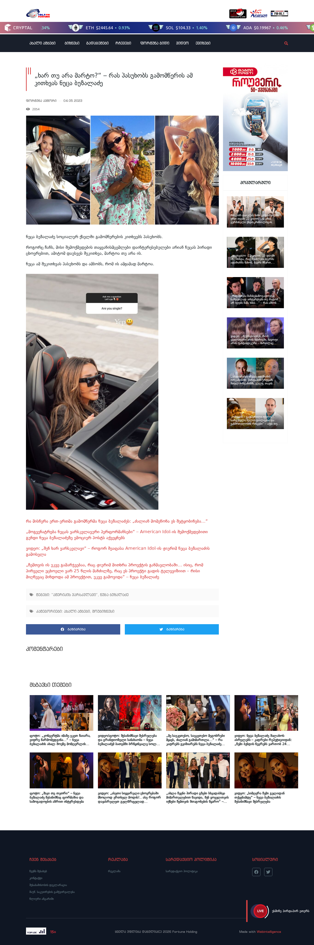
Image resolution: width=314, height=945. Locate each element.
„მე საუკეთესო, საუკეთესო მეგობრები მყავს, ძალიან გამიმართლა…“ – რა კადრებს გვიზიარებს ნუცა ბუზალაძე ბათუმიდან (195, 740)
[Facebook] (256, 872)
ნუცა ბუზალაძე (114, 594)
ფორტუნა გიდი (154, 43)
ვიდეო (182, 43)
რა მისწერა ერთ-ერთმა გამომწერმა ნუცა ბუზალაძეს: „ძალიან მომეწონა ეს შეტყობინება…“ (117, 521)
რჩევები (123, 43)
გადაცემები (97, 43)
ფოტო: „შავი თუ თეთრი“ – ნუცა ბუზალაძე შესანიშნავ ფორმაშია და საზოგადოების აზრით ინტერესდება (57, 797)
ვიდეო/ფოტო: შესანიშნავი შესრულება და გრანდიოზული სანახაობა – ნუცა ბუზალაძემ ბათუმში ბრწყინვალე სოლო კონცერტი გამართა (128, 740)
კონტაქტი (35, 878)
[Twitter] (268, 872)
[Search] (282, 43)
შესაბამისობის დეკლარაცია (48, 885)
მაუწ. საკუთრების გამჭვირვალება (52, 892)
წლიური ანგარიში (41, 899)
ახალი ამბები (42, 43)
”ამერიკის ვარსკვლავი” (74, 594)
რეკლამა (114, 871)
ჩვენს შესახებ (38, 871)
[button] (73, 629)
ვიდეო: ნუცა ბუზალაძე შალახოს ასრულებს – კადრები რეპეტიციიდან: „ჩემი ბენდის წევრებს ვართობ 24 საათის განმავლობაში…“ (263, 740)
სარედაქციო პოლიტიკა (182, 871)
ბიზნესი (72, 43)
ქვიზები (203, 43)
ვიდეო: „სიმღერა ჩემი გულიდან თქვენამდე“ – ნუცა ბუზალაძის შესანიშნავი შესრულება (259, 797)
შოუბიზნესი (103, 611)
